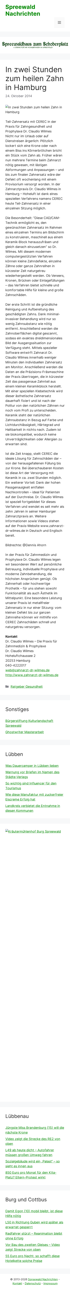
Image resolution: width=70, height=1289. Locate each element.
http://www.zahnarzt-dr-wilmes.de (31, 675)
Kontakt (17, 1283)
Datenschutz (33, 1283)
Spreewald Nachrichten (22, 10)
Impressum (50, 1283)
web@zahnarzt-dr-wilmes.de (27, 670)
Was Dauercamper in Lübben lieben (32, 766)
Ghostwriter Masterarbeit (24, 732)
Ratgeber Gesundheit (27, 686)
